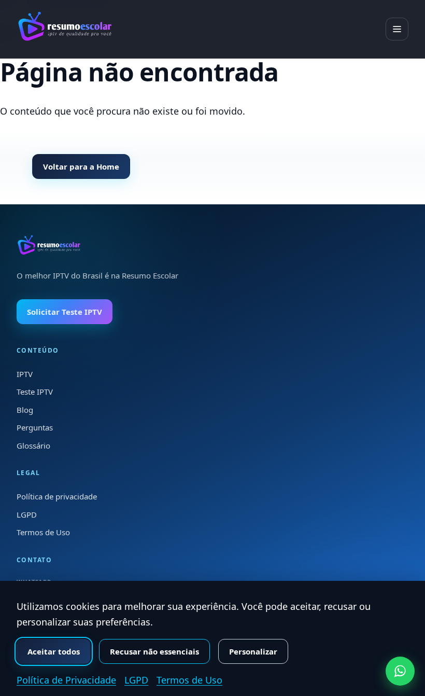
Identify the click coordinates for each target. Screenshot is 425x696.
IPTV (25, 374)
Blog (25, 410)
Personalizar (253, 651)
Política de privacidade (57, 496)
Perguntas (35, 427)
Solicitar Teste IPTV (64, 312)
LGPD (27, 514)
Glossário (33, 445)
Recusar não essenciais (154, 651)
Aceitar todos (53, 651)
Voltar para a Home (81, 166)
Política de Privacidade (66, 680)
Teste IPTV (35, 391)
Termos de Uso (43, 532)
